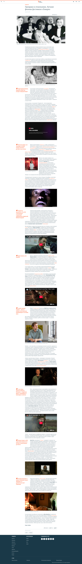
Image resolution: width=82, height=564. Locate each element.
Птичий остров (36, 308)
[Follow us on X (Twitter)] (44, 539)
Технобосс (46, 360)
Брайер (53, 106)
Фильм (27, 540)
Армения (13, 549)
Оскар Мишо (46, 88)
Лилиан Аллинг (31, 451)
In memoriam (54, 515)
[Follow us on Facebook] (42, 539)
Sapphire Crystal (51, 255)
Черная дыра (45, 223)
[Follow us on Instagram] (49, 539)
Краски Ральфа (42, 478)
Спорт (13, 547)
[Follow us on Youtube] (46, 539)
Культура (27, 4)
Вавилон (34, 147)
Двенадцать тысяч (41, 361)
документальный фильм (41, 365)
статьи (26, 227)
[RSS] (51, 539)
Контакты (28, 560)
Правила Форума (59, 560)
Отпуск (49, 267)
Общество (13, 542)
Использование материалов (46, 560)
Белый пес (42, 144)
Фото (27, 542)
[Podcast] (53, 539)
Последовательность (43, 162)
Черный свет (27, 60)
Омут (39, 110)
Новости (13, 538)
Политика (13, 540)
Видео (27, 538)
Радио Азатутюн (14, 560)
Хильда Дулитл (37, 109)
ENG (76, 1)
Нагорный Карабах (15, 551)
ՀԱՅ (79, 1)
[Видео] (73, 1)
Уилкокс (41, 440)
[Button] (54, 14)
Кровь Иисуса (42, 149)
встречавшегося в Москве (44, 49)
